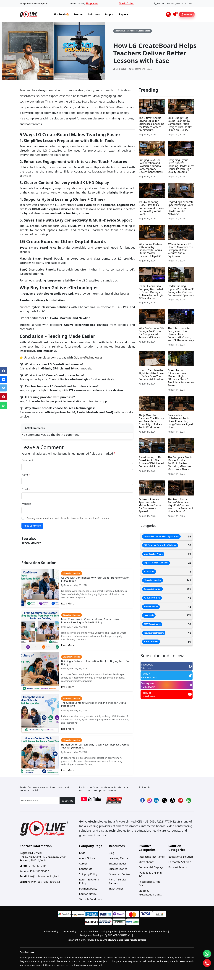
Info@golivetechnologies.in (34, 3)
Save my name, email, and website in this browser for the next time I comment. (68, 518)
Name (26, 474)
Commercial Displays (151, 867)
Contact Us (85, 869)
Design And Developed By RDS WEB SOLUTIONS (106, 935)
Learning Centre (118, 858)
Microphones (146, 862)
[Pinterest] (3, 396)
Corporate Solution (179, 862)
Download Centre (119, 874)
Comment (27, 460)
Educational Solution (180, 856)
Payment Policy (88, 888)
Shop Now (92, 3)
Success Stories (118, 869)
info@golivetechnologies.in (44, 876)
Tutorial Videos (118, 863)
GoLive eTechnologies (88, 357)
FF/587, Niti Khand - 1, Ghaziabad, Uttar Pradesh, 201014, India (43, 856)
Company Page (90, 846)
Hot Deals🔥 (61, 14)
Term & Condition (90, 931)
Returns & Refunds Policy (135, 931)
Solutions (94, 14)
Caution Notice (88, 894)
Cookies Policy (70, 931)
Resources (117, 846)
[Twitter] (3, 388)
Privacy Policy (52, 931)
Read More (67, 603)
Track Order (126, 3)
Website (26, 504)
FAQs (82, 853)
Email (25, 489)
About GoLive (87, 858)
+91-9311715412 (184, 3)
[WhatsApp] (3, 405)
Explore (123, 14)
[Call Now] (207, 963)
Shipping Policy (88, 874)
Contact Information (36, 846)
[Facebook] (3, 370)
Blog (111, 853)
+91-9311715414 (165, 3)
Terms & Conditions (90, 899)
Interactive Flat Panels (152, 856)
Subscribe (67, 800)
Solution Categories (176, 848)
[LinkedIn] (3, 379)
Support (109, 14)
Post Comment (32, 525)
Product (79, 14)
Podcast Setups (177, 867)
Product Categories (147, 848)
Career (83, 863)
